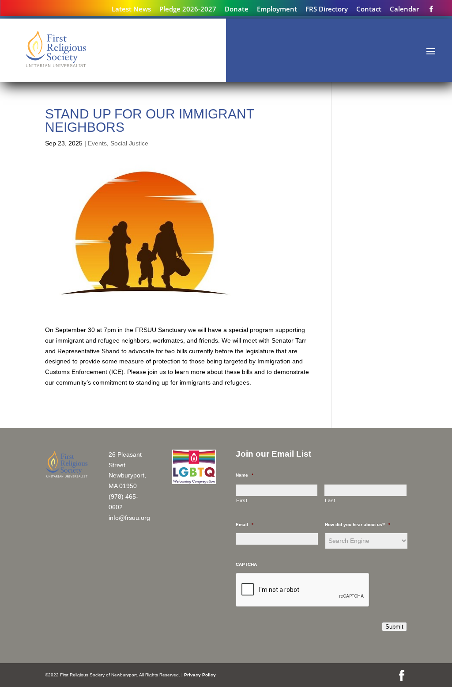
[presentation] (303, 590)
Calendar (404, 9)
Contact (368, 9)
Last (330, 500)
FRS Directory (326, 9)
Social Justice (129, 143)
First (241, 500)
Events (97, 143)
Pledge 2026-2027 (187, 9)
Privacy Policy (200, 674)
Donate (237, 9)
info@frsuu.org (129, 517)
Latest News (131, 9)
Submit (394, 626)
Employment (277, 9)
